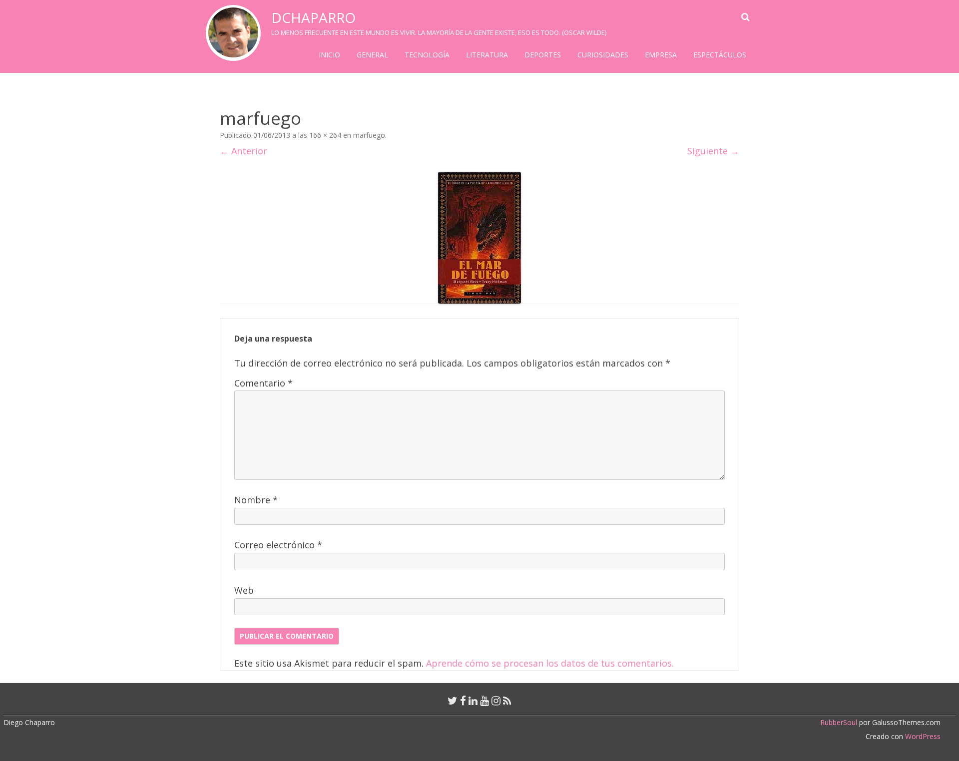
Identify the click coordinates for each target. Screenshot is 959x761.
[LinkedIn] (473, 701)
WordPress (922, 736)
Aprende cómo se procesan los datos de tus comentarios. (550, 663)
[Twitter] (453, 701)
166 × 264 (325, 135)
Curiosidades (602, 54)
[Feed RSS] (507, 701)
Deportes (542, 54)
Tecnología (427, 54)
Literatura (487, 54)
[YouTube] (484, 701)
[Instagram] (495, 701)
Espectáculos (719, 54)
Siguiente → (713, 151)
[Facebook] (463, 701)
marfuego (369, 135)
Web (244, 590)
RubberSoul (838, 722)
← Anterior (243, 151)
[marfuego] (479, 238)
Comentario (263, 383)
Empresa (661, 54)
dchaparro (313, 17)
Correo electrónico (278, 545)
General (372, 54)
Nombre (256, 500)
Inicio (329, 54)
